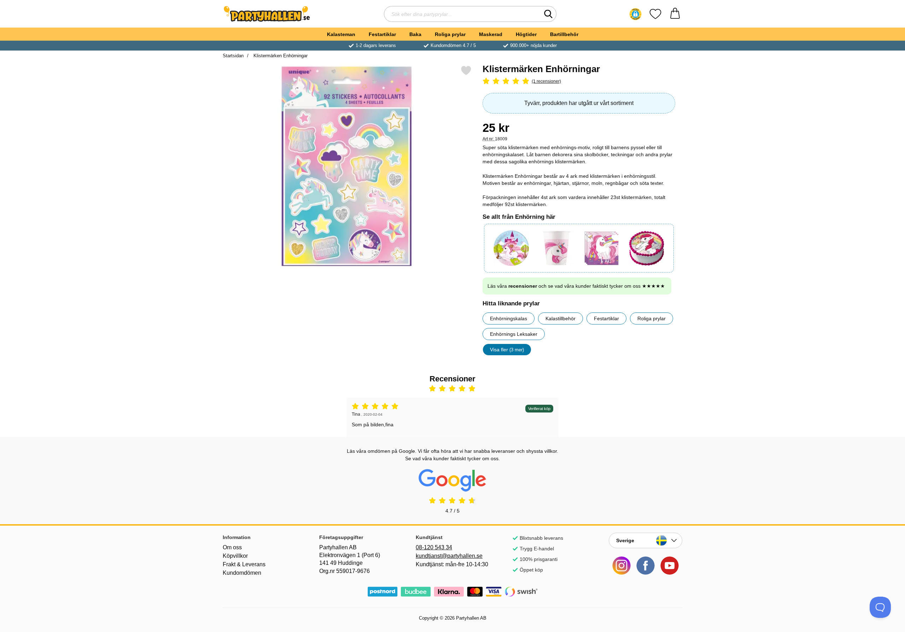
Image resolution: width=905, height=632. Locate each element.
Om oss (232, 547)
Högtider (526, 34)
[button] (635, 14)
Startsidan (233, 55)
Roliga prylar (450, 34)
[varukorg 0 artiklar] (675, 13)
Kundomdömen (242, 573)
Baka (415, 34)
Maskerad (490, 34)
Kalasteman (341, 34)
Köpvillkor (235, 556)
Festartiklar (382, 34)
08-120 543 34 (434, 547)
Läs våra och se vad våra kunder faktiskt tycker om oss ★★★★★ (576, 286)
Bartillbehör (564, 34)
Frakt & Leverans (244, 564)
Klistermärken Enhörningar (280, 55)
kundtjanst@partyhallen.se (449, 556)
